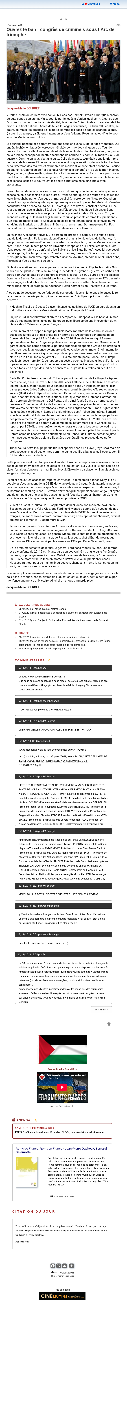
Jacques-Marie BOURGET (34, 604)
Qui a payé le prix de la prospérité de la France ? (56, 648)
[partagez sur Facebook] (52, 1267)
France (23, 633)
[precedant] (60, 19)
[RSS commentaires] (49, 660)
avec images (68, 1276)
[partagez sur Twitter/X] (58, 1267)
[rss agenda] (34, 1120)
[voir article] (26, 1186)
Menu (116, 3)
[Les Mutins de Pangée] (62, 1299)
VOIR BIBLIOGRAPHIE (63, 1196)
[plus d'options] (71, 1267)
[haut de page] (109, 1024)
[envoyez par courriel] (64, 1267)
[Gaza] (62, 1063)
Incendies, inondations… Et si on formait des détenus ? (59, 637)
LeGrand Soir (90, 3)
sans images (68, 1272)
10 (117, 25)
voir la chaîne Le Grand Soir (62, 1106)
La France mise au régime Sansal (48, 608)
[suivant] (66, 19)
